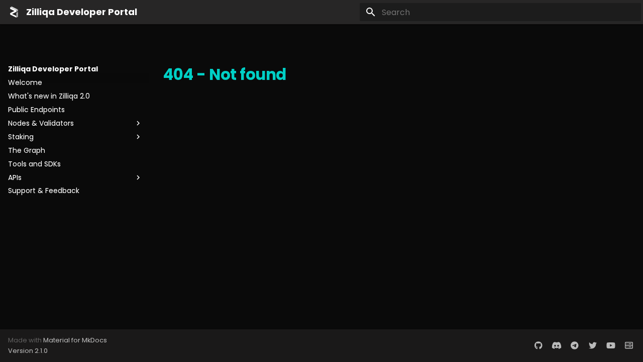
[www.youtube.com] (611, 345)
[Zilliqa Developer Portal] (14, 12)
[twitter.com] (593, 345)
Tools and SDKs (34, 163)
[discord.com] (557, 345)
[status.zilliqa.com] (629, 345)
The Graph (26, 150)
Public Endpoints (36, 109)
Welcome (25, 82)
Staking (21, 136)
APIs (15, 177)
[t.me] (575, 345)
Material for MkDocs (75, 340)
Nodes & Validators (41, 123)
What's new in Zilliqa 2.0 (49, 96)
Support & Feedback (43, 190)
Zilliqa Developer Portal (53, 68)
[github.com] (538, 345)
